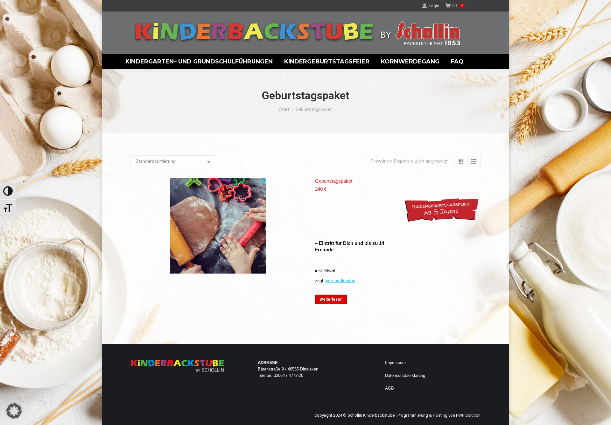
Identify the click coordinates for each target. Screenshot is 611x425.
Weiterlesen (331, 299)
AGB (389, 388)
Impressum (395, 362)
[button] (14, 411)
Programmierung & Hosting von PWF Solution (439, 415)
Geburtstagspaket (333, 181)
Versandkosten (340, 280)
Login (434, 6)
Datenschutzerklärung (405, 375)
